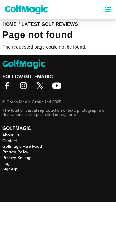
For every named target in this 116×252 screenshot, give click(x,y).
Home (9, 24)
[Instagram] (25, 87)
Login (7, 163)
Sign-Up (10, 169)
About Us (11, 135)
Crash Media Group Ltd (29, 101)
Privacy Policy (15, 152)
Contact (9, 141)
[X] (42, 87)
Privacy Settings (17, 158)
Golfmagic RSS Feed (22, 146)
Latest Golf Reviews (49, 24)
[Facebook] (8, 87)
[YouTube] (58, 87)
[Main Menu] (108, 9)
